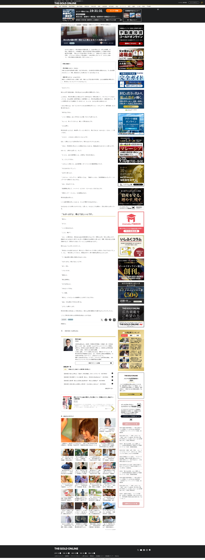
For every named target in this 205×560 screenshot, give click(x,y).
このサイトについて (58, 556)
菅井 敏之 (78, 339)
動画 (143, 6)
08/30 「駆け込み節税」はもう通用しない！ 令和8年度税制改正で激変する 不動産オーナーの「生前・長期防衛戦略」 (131, 445)
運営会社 (92, 556)
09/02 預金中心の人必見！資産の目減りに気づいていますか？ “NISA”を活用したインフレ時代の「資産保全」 (131, 466)
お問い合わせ (85, 556)
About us (117, 556)
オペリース (123, 6)
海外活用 (93, 6)
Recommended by (108, 529)
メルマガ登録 (131, 394)
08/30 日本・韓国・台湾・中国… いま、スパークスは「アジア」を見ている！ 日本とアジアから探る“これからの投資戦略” (131, 452)
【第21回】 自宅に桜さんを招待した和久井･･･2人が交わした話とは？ (81, 384)
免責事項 (67, 556)
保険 (99, 6)
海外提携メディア (109, 556)
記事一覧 (56, 553)
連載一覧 (73, 553)
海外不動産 (79, 6)
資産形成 (72, 43)
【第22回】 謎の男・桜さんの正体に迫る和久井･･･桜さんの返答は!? (80, 380)
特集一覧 (65, 553)
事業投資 (87, 6)
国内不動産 (72, 6)
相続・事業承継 (63, 6)
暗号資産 (111, 6)
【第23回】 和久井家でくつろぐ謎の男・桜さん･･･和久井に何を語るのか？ (82, 377)
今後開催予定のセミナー (132, 11)
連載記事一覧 (108, 388)
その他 (138, 6)
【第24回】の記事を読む (71, 331)
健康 (133, 6)
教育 (129, 6)
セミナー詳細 (114, 10)
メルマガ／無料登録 (182, 2)
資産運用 (104, 6)
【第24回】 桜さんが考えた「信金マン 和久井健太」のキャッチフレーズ (81, 373)
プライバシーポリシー (75, 556)
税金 (117, 6)
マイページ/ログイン (193, 2)
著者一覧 (82, 553)
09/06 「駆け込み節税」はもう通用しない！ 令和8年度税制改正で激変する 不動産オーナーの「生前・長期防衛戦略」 (131, 473)
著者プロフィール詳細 (94, 363)
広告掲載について (99, 556)
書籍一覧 (90, 553)
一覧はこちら (132, 19)
